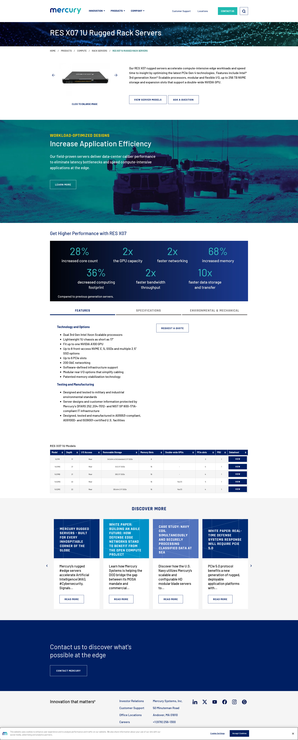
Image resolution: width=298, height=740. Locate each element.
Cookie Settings (217, 733)
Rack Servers (99, 50)
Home (53, 50)
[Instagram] (235, 702)
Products (66, 50)
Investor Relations (131, 701)
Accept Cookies (239, 733)
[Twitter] (205, 702)
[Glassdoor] (245, 702)
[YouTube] (215, 701)
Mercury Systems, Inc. (168, 701)
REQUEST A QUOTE (172, 328)
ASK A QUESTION (183, 99)
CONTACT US (227, 11)
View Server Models (148, 99)
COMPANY (136, 11)
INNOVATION (96, 11)
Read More (72, 599)
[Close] (293, 733)
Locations (203, 11)
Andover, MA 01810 (165, 715)
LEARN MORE (63, 184)
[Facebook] (225, 702)
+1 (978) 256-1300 (164, 722)
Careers (124, 722)
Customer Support (181, 11)
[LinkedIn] (196, 702)
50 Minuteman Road (166, 708)
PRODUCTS (117, 11)
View (237, 459)
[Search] (244, 11)
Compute (82, 50)
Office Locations (130, 715)
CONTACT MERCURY (68, 670)
